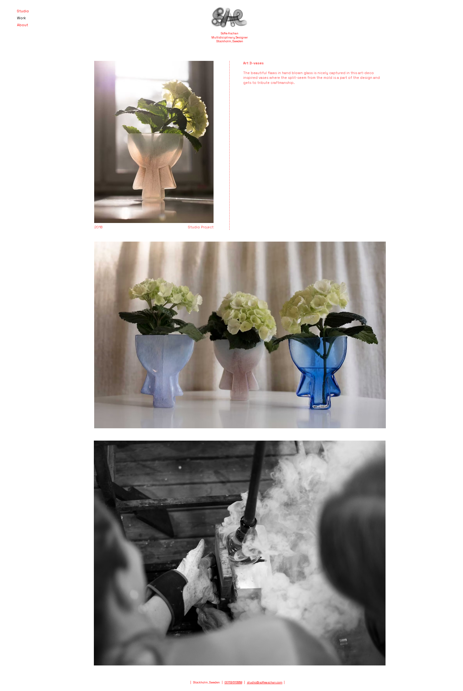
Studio (23, 11)
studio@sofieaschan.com (265, 682)
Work (21, 18)
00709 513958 (233, 682)
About (22, 25)
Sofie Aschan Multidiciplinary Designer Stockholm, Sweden (229, 37)
